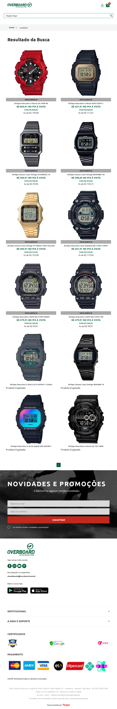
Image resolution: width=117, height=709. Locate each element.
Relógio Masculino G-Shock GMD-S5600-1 (85, 103)
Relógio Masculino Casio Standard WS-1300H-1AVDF (86, 245)
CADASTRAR (58, 519)
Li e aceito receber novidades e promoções (30, 527)
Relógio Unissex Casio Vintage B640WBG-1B (86, 174)
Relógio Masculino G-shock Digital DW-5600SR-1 (31, 446)
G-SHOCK (24, 28)
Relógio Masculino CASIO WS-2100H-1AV (86, 317)
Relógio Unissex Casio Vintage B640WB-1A (86, 384)
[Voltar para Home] (19, 4)
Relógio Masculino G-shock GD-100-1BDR (85, 446)
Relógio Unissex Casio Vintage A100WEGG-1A (31, 174)
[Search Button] (111, 15)
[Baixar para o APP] (18, 590)
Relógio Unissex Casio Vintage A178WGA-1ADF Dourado (31, 245)
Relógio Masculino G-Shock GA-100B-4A (31, 103)
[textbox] (58, 15)
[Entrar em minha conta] (102, 5)
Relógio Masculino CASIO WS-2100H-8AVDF (31, 317)
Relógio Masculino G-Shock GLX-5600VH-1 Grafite (31, 384)
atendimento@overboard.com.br (21, 576)
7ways (66, 704)
